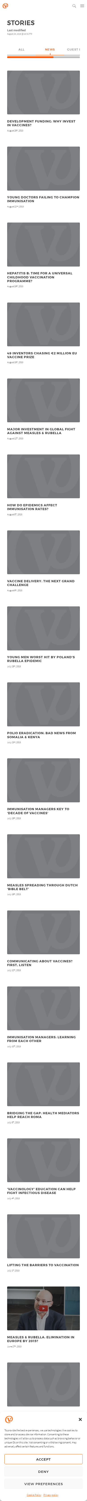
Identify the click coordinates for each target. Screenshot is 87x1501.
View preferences (43, 1484)
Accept (43, 1459)
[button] (80, 1419)
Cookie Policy (34, 1495)
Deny (43, 1471)
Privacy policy (51, 1495)
